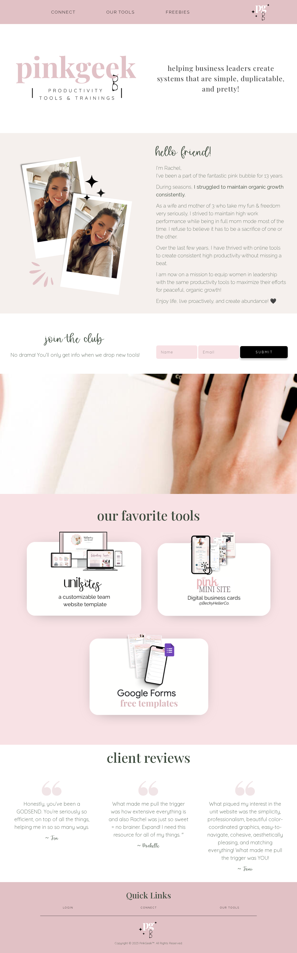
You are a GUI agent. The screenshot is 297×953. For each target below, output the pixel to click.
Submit (264, 352)
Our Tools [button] (120, 12)
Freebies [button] (178, 12)
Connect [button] (63, 12)
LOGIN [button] (68, 907)
